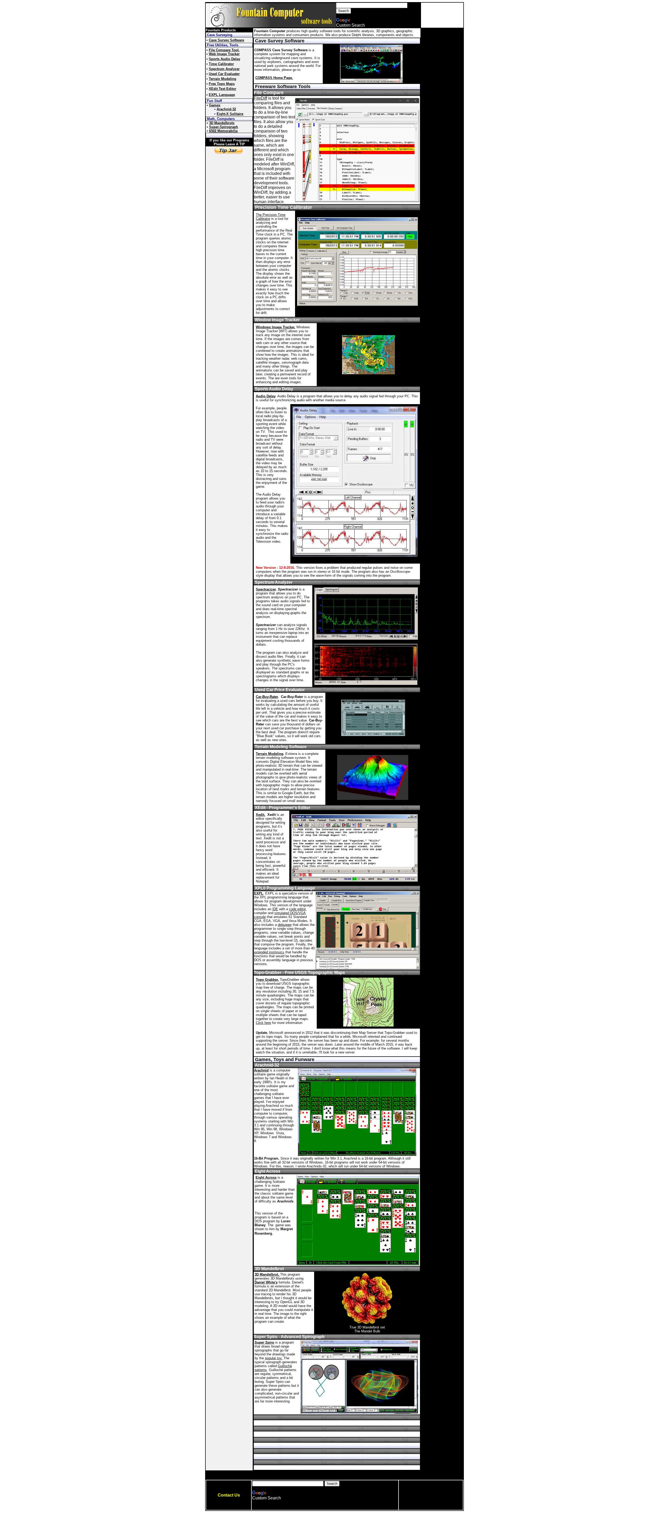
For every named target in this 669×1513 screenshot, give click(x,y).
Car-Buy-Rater (267, 697)
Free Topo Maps (222, 84)
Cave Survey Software (226, 40)
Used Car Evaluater (224, 74)
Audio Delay (265, 396)
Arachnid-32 (226, 109)
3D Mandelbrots (221, 123)
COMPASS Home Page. (274, 78)
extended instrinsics (269, 952)
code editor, (298, 909)
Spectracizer (266, 589)
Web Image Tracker (224, 54)
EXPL (258, 893)
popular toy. (273, 1358)
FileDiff (260, 98)
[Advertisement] (442, 15)
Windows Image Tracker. (275, 327)
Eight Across (266, 1177)
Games (214, 105)
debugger (285, 925)
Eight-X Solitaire (230, 114)
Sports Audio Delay (224, 59)
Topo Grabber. (267, 980)
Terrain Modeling (222, 79)
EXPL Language (222, 95)
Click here (263, 1023)
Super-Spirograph (223, 127)
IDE (275, 909)
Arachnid (261, 1070)
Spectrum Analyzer (224, 69)
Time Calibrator (221, 64)
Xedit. (260, 815)
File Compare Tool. (224, 50)
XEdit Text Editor (222, 89)
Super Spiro (264, 1342)
